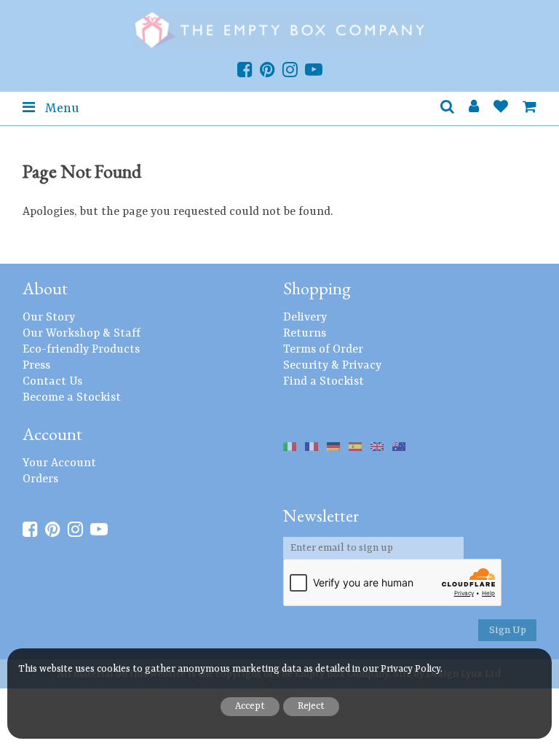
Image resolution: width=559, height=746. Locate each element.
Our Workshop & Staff (81, 333)
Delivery (305, 317)
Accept (250, 706)
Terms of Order (323, 349)
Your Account (59, 463)
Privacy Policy (410, 669)
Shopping (317, 288)
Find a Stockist (323, 381)
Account (52, 434)
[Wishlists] (500, 108)
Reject (311, 706)
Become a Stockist (72, 397)
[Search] (447, 108)
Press (36, 365)
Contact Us (52, 381)
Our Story (49, 317)
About (45, 288)
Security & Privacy (332, 365)
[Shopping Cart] (529, 108)
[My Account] (474, 108)
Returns (304, 333)
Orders (40, 479)
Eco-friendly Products (81, 349)
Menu (60, 108)
